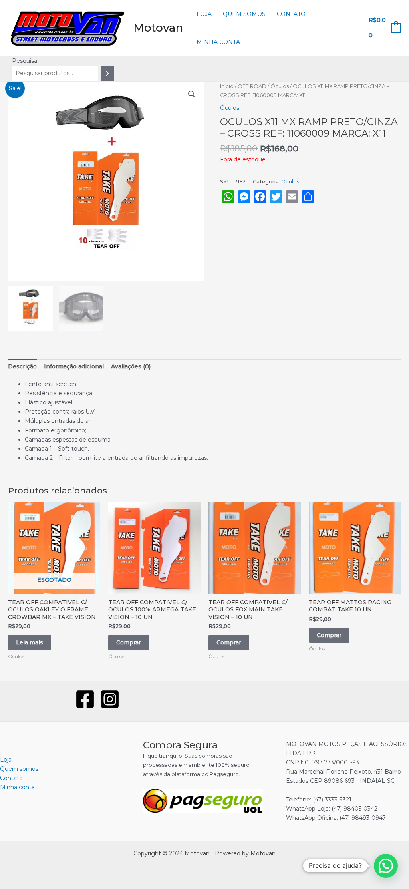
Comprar (128, 642)
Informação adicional (74, 366)
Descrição (22, 366)
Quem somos (244, 14)
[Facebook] (85, 699)
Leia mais (29, 642)
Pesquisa (24, 60)
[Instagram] (110, 699)
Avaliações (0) (131, 366)
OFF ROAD (252, 86)
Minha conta (218, 42)
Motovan (158, 27)
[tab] (22, 366)
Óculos (279, 86)
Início (227, 86)
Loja (204, 14)
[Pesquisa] (107, 73)
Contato (291, 14)
